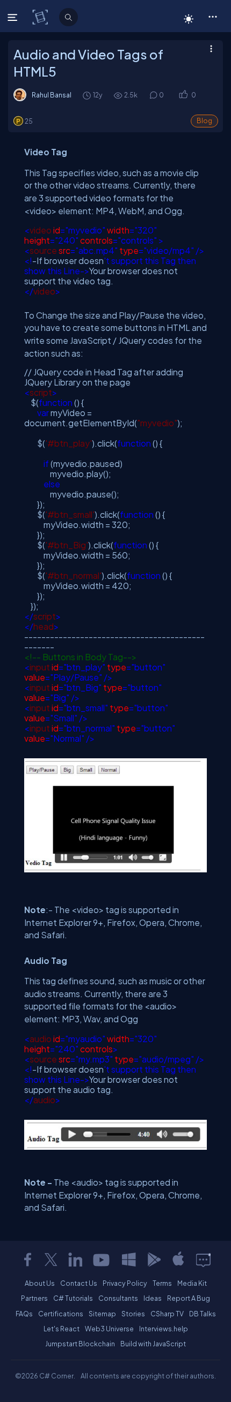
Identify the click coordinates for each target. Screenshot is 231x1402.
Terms (162, 1283)
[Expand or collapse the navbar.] (13, 17)
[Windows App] (129, 1260)
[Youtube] (102, 1260)
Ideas (152, 1298)
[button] (212, 16)
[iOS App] (178, 1260)
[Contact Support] (203, 1260)
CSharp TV (167, 1313)
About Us (40, 1283)
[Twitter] (51, 1260)
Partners (34, 1298)
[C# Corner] (41, 16)
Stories (133, 1313)
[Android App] (154, 1260)
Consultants (118, 1298)
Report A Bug (188, 1298)
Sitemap (102, 1313)
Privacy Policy (125, 1283)
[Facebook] (27, 1260)
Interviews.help (163, 1328)
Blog (204, 121)
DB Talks (202, 1313)
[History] (86, 95)
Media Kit (192, 1283)
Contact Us (78, 1283)
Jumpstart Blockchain (80, 1343)
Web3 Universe (109, 1328)
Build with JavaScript (153, 1343)
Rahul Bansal (51, 95)
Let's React (62, 1328)
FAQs (24, 1313)
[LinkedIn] (75, 1260)
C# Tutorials (73, 1298)
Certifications (60, 1313)
